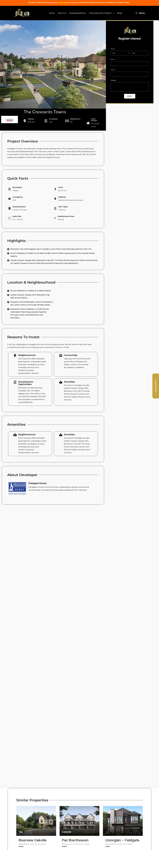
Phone (113, 70)
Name (113, 49)
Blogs (119, 13)
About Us (62, 13)
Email (113, 59)
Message (113, 80)
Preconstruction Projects (100, 13)
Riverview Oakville (32, 840)
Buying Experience (78, 13)
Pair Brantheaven (75, 840)
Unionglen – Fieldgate (122, 840)
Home (51, 13)
